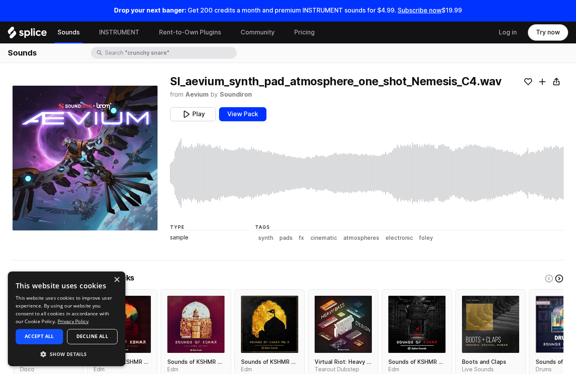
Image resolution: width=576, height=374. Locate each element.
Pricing (304, 32)
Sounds (69, 32)
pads (286, 238)
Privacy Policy (73, 321)
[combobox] (170, 53)
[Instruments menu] (145, 32)
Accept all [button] (39, 336)
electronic (399, 238)
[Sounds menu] (85, 32)
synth (265, 238)
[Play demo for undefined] (85, 158)
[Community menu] (280, 32)
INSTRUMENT (119, 32)
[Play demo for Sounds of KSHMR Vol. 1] (417, 324)
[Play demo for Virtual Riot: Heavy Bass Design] (343, 324)
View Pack (242, 114)
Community (258, 32)
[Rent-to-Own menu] (227, 32)
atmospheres (361, 238)
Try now (548, 32)
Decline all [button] (92, 336)
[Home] (27, 34)
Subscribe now (420, 10)
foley (426, 238)
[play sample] (366, 173)
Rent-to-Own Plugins (190, 32)
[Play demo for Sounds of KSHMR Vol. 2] (269, 324)
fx (301, 238)
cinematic (323, 238)
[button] (67, 353)
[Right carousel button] (559, 278)
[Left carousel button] (549, 278)
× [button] (117, 280)
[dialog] (66, 319)
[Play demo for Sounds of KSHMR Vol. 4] (196, 324)
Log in (508, 32)
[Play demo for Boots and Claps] (490, 324)
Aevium (196, 94)
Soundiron (236, 94)
